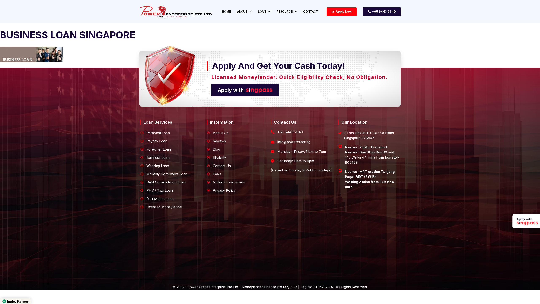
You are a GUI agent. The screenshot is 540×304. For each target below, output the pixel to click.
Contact (310, 11)
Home (226, 11)
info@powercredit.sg (293, 142)
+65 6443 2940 (290, 132)
